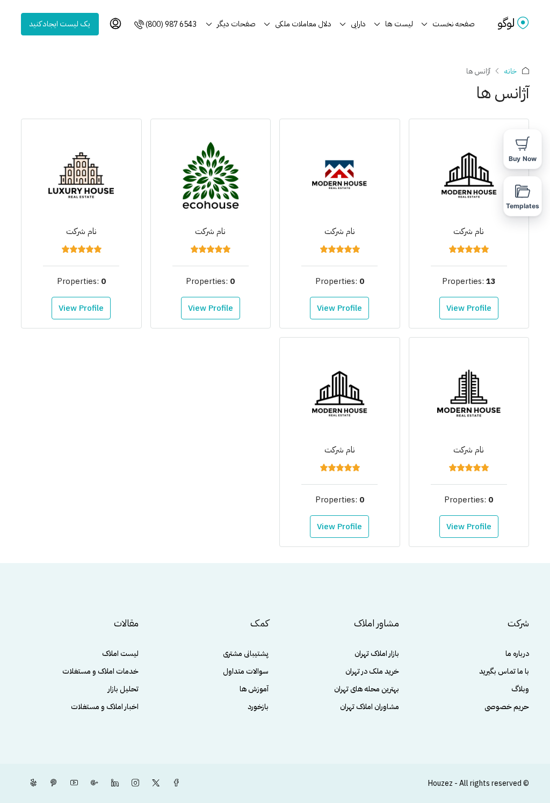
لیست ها (399, 24)
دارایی (358, 24)
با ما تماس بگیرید (504, 671)
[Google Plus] (92, 783)
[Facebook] (174, 783)
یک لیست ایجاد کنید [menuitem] (60, 24)
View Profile (468, 308)
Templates (523, 206)
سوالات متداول (246, 671)
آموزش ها (254, 689)
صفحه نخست (453, 24)
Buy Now (523, 159)
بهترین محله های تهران (366, 689)
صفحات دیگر (236, 24)
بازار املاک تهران (376, 653)
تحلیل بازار (123, 689)
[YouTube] (72, 783)
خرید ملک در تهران (372, 671)
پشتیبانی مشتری (246, 653)
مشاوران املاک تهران (369, 706)
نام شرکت (468, 231)
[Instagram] (133, 783)
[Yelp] (31, 783)
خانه (510, 71)
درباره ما (517, 653)
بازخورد (258, 706)
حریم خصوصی (506, 706)
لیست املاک (120, 653)
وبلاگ (520, 689)
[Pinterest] (51, 783)
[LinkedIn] (113, 783)
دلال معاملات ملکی (303, 24)
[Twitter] (154, 783)
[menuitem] (164, 24)
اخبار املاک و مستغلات (105, 706)
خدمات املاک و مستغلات (100, 671)
